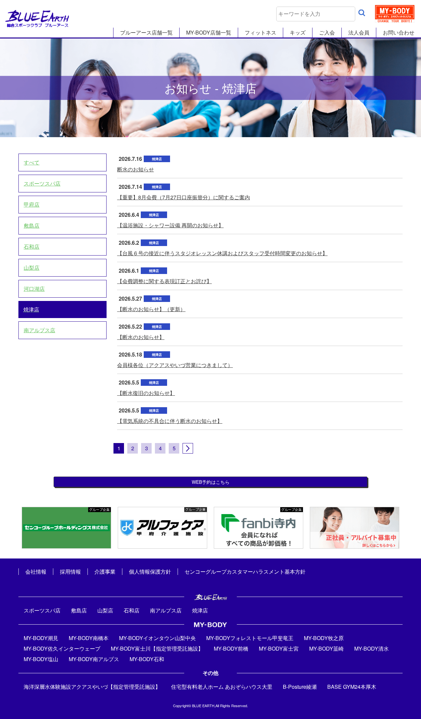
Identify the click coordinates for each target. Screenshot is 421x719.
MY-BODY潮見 (41, 638)
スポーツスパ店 (42, 183)
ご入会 (327, 32)
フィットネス (260, 32)
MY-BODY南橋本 (89, 638)
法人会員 (358, 32)
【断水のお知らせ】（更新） (151, 309)
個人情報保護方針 (150, 571)
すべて (31, 162)
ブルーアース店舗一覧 (146, 32)
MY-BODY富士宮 (279, 648)
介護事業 (104, 571)
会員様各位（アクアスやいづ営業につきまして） (175, 365)
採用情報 (70, 571)
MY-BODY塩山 (41, 659)
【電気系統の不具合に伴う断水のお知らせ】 (169, 421)
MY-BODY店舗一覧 (208, 32)
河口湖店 (34, 288)
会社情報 (35, 571)
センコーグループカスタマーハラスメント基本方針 (245, 571)
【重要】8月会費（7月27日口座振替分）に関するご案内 (183, 197)
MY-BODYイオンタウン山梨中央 (157, 638)
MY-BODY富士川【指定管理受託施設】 (157, 648)
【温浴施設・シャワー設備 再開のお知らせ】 (170, 225)
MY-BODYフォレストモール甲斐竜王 (249, 638)
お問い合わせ (398, 32)
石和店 (31, 246)
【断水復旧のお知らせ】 (146, 393)
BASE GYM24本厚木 (351, 686)
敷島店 (31, 225)
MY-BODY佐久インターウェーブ (62, 648)
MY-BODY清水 (371, 648)
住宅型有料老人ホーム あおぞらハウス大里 (221, 686)
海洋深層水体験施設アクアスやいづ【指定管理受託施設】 (92, 686)
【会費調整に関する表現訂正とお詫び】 (164, 281)
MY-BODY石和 (147, 659)
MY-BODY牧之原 (324, 638)
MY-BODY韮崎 (326, 648)
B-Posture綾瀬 (300, 686)
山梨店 (31, 267)
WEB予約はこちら (211, 482)
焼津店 (31, 309)
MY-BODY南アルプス (94, 659)
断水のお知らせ (135, 169)
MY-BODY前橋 (231, 648)
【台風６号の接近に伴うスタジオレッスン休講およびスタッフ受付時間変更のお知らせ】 (222, 253)
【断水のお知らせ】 (140, 337)
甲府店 (31, 204)
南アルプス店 (39, 330)
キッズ (298, 32)
